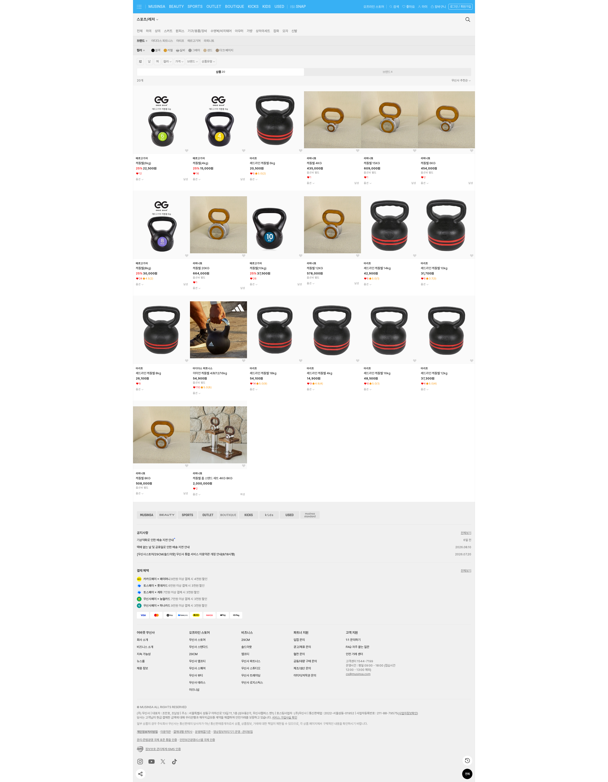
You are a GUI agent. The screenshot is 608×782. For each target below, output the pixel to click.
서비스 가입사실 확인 (284, 717)
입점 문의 (299, 640)
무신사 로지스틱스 (252, 682)
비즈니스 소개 (145, 647)
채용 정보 (142, 668)
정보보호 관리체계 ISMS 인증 (163, 749)
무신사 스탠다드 (198, 647)
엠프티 (245, 654)
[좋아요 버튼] (186, 150)
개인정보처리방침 (147, 732)
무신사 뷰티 (196, 675)
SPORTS (195, 6)
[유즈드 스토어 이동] (289, 515)
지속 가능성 (144, 654)
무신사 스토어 (197, 640)
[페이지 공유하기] (140, 774)
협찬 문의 (299, 654)
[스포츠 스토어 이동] (187, 515)
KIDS (266, 6)
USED (279, 6)
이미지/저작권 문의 (305, 675)
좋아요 (410, 7)
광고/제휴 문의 (302, 647)
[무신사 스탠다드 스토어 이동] (310, 515)
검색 (396, 7)
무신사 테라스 (197, 682)
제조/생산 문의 (302, 668)
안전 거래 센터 (354, 654)
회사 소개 (142, 640)
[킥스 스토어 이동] (248, 515)
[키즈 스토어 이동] (269, 515)
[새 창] (140, 761)
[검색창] (468, 19)
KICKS (253, 6)
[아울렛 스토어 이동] (208, 515)
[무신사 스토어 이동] (146, 515)
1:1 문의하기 (353, 640)
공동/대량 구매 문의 (305, 661)
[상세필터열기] (140, 61)
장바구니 (440, 7)
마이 (425, 7)
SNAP (301, 6)
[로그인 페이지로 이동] (460, 6)
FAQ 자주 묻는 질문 (357, 647)
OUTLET (213, 6)
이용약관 (165, 732)
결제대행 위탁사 (182, 732)
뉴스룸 (141, 661)
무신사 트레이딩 (250, 675)
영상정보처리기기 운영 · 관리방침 (233, 732)
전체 (467, 774)
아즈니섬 (194, 689)
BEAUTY (176, 6)
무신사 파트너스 (250, 661)
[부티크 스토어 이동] (228, 515)
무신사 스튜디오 (250, 668)
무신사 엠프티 (197, 661)
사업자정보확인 (408, 713)
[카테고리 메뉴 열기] (139, 6)
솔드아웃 (246, 647)
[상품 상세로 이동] (161, 120)
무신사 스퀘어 (197, 668)
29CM (193, 654)
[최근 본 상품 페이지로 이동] (467, 760)
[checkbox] (162, 41)
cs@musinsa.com (358, 674)
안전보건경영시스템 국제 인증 (197, 740)
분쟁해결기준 (203, 732)
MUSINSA (156, 6)
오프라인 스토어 (373, 7)
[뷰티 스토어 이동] (167, 515)
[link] (139, 31)
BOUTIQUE (234, 6)
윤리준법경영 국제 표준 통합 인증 (157, 740)
